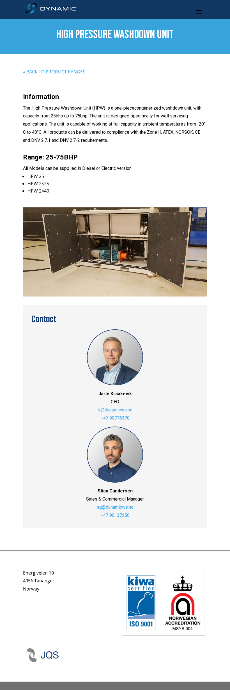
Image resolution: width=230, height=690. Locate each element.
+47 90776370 (115, 418)
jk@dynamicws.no (115, 410)
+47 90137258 (115, 515)
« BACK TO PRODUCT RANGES (54, 72)
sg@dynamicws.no (115, 507)
